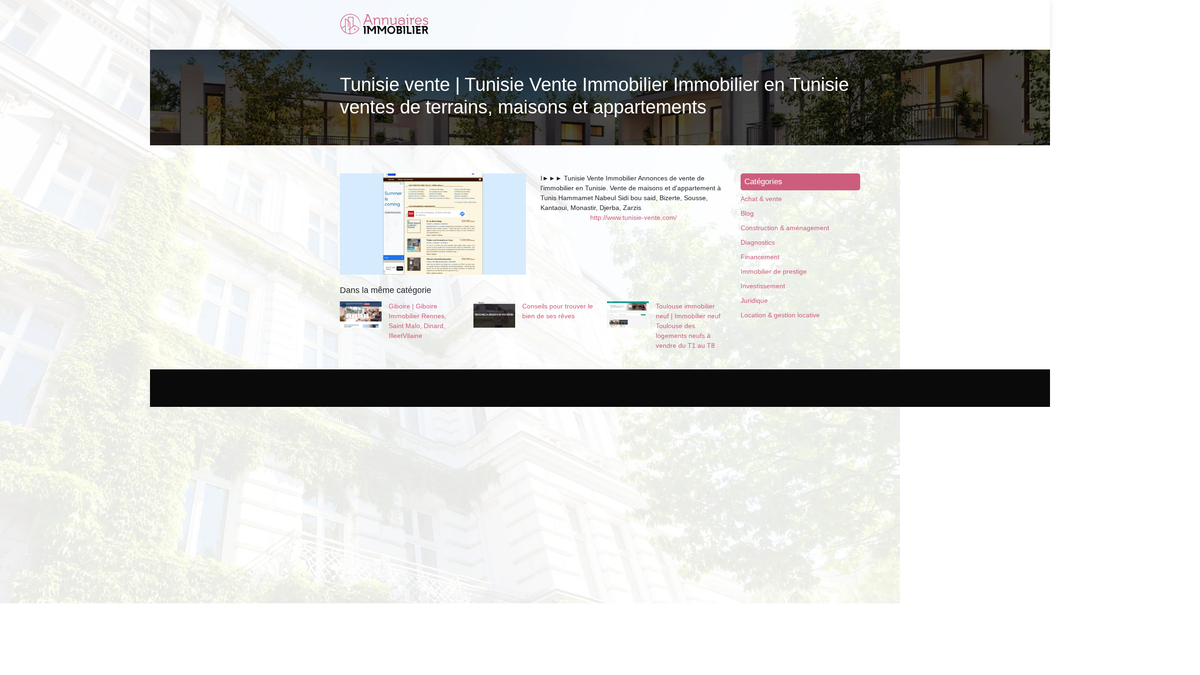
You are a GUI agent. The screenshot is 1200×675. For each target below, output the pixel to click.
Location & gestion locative (780, 315)
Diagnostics (758, 242)
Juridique (754, 300)
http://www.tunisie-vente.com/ (633, 217)
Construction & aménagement (785, 228)
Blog (747, 213)
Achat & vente (761, 198)
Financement (760, 257)
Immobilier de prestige (774, 271)
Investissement (763, 286)
